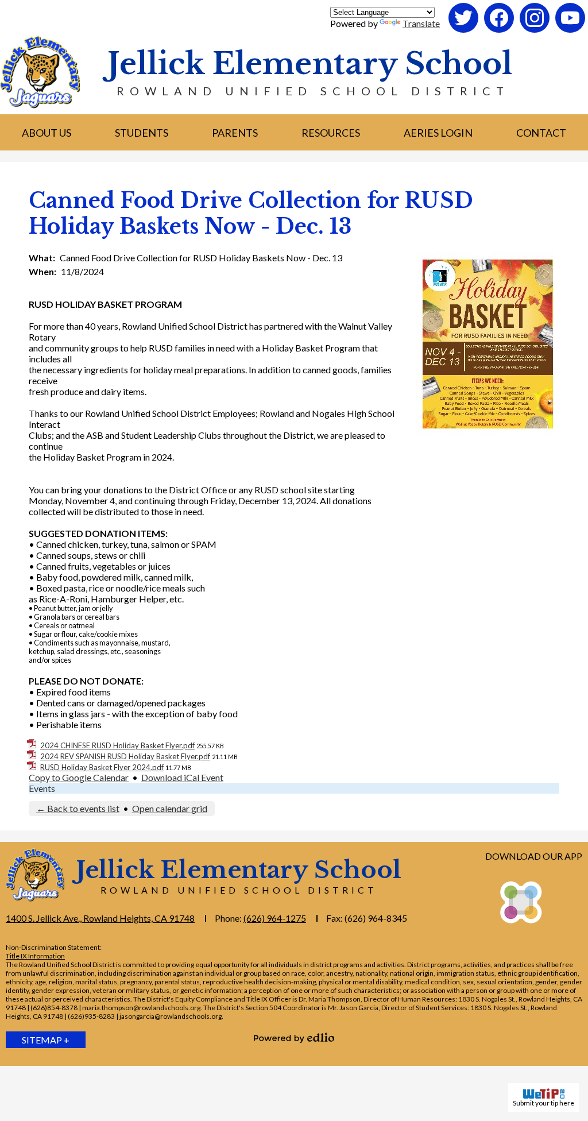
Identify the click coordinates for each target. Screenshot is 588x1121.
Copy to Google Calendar (79, 777)
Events (42, 788)
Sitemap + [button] (45, 1039)
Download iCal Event (182, 777)
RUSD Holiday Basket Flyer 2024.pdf (102, 767)
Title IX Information (35, 956)
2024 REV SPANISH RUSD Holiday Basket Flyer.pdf (125, 756)
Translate (421, 23)
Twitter (464, 32)
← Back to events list (77, 808)
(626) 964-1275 (274, 918)
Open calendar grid (169, 808)
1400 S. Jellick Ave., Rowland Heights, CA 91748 (100, 918)
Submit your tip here (543, 1103)
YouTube (570, 32)
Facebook (499, 32)
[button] (46, 132)
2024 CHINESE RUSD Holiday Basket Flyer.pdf (117, 745)
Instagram (535, 32)
